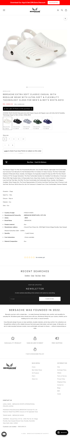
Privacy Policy (61, 379)
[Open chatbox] (4, 434)
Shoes (43, 275)
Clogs (32, 275)
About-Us (35, 379)
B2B (58, 391)
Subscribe (50, 299)
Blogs (59, 388)
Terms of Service (62, 376)
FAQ (58, 367)
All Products (35, 373)
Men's (33, 376)
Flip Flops (38, 275)
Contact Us (60, 385)
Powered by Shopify (41, 433)
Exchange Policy (61, 370)
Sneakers (27, 275)
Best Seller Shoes (37, 370)
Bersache (6, 91)
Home (33, 367)
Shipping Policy (61, 382)
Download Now (53, 2)
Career (59, 394)
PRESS (59, 373)
